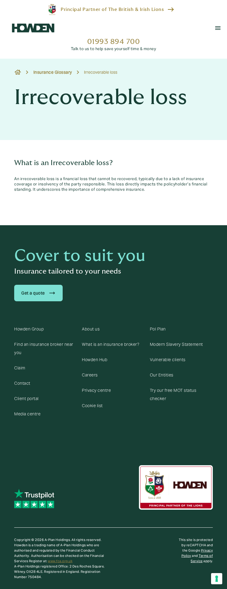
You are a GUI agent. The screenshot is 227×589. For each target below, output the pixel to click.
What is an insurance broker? (110, 344)
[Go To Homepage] (33, 28)
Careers (90, 375)
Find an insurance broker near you (43, 348)
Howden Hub (94, 359)
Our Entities (162, 375)
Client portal (26, 398)
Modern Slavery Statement (176, 344)
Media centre (27, 414)
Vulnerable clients (168, 359)
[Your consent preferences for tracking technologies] (216, 578)
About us (91, 329)
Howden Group (29, 329)
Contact (22, 383)
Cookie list (92, 405)
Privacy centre (96, 390)
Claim (19, 368)
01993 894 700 (113, 41)
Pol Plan (158, 329)
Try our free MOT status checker (173, 394)
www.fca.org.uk (60, 561)
